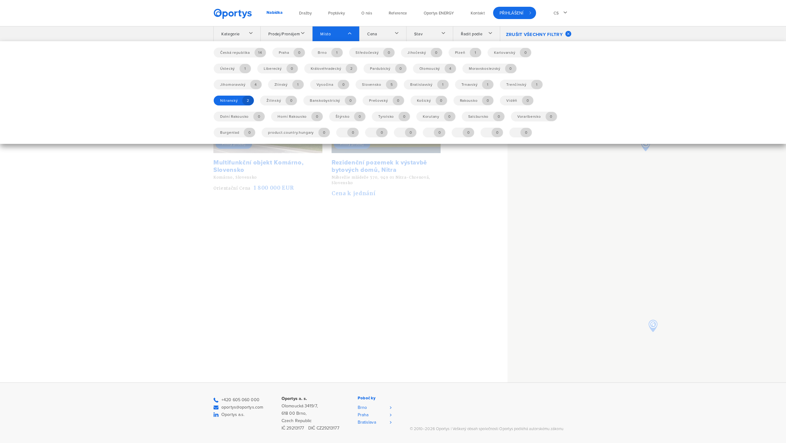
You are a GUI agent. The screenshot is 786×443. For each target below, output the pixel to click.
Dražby (305, 13)
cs (556, 13)
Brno (362, 407)
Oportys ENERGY (439, 13)
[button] (653, 325)
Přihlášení (511, 13)
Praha (363, 414)
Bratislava (367, 422)
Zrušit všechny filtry (534, 34)
